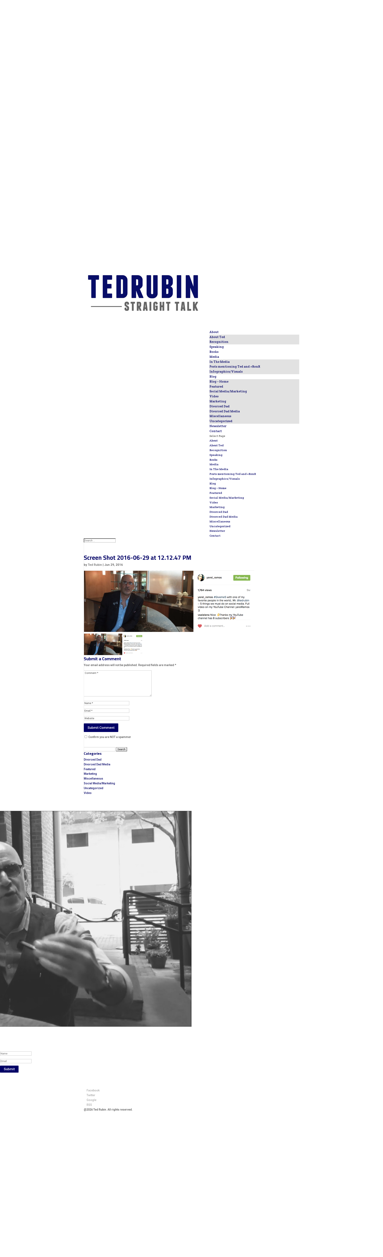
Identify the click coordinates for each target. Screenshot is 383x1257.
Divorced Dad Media (224, 411)
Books (213, 459)
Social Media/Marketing (228, 391)
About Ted (217, 337)
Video (214, 396)
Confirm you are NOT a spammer (109, 737)
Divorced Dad (219, 406)
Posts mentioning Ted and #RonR (234, 366)
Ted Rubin (95, 565)
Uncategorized (220, 421)
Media (213, 464)
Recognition (218, 342)
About (213, 440)
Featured (216, 386)
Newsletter (217, 531)
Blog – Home (218, 381)
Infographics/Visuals (226, 371)
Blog (212, 483)
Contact (214, 535)
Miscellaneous (220, 416)
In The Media (219, 362)
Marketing (217, 401)
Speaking (215, 455)
